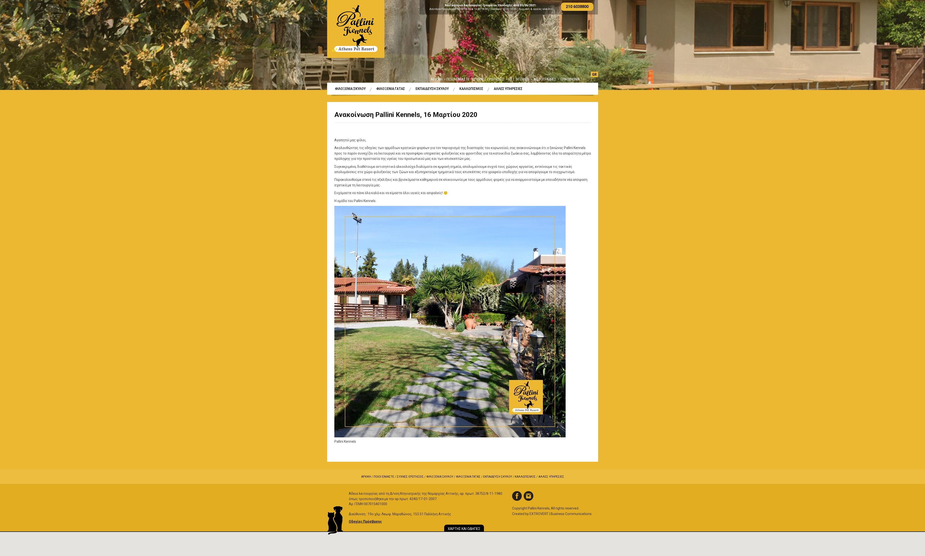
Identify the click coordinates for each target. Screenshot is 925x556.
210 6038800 (577, 6)
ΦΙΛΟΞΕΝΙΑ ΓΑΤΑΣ (390, 89)
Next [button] (893, 45)
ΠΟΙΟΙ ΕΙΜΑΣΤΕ (458, 79)
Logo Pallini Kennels (355, 29)
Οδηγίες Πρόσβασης (365, 521)
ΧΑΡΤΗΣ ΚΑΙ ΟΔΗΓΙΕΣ (464, 529)
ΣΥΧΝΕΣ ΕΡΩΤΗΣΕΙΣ (489, 79)
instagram (528, 496)
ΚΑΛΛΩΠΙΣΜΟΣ (471, 89)
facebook (517, 496)
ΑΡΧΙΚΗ (436, 79)
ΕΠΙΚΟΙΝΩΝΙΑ (570, 79)
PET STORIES (519, 79)
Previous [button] (32, 45)
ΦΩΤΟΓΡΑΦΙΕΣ (545, 79)
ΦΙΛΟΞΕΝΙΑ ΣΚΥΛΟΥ (350, 89)
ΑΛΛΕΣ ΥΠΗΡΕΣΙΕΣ (508, 89)
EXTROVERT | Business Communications (560, 514)
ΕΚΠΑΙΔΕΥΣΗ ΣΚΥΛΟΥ (432, 89)
